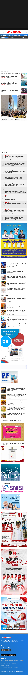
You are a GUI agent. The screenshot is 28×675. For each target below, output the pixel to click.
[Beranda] (1, 35)
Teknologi (14, 35)
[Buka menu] (26, 32)
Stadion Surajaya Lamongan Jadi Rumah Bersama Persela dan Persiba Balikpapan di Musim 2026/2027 (15, 164)
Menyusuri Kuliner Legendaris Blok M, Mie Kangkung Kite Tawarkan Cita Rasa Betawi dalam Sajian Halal (16, 396)
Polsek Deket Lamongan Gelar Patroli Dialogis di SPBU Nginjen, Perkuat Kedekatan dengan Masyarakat (14, 218)
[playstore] (12, 656)
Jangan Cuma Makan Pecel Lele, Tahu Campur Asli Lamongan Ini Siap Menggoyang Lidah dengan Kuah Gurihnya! (16, 415)
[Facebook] (2, 650)
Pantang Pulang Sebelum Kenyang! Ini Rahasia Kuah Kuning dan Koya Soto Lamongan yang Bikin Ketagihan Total (16, 408)
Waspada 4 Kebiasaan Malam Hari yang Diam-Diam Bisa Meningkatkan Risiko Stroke (16, 283)
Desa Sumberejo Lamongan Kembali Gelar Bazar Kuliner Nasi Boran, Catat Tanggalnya (16, 402)
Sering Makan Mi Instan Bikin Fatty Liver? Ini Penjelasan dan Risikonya (16, 305)
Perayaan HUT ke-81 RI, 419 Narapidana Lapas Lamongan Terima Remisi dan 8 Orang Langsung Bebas (14, 158)
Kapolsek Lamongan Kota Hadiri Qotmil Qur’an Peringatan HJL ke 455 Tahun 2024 (10, 90)
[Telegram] (10, 650)
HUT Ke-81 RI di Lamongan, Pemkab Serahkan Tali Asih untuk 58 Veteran (14, 178)
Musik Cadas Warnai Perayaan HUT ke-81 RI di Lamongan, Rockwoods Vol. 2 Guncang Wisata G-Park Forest (15, 205)
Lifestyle (20, 35)
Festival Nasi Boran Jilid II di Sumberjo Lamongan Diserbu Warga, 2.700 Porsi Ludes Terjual (16, 389)
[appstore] (4, 656)
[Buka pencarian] (1, 32)
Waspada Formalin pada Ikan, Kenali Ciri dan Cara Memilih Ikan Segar (16, 324)
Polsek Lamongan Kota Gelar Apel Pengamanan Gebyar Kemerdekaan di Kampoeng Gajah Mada (14, 184)
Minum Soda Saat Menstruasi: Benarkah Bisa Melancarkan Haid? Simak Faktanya (16, 277)
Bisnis (9, 35)
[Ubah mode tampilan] (3, 32)
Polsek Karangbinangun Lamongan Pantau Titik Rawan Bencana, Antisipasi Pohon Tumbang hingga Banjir (15, 212)
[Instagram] (6, 650)
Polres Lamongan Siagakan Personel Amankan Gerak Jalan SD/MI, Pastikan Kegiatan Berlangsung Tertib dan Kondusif (15, 191)
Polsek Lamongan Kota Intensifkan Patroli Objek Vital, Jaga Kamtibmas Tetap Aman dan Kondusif (15, 171)
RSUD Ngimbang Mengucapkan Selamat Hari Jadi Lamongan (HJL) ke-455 (10, 82)
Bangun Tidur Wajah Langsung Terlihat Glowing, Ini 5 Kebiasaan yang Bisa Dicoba (16, 289)
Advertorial (3, 77)
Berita (4, 35)
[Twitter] (4, 650)
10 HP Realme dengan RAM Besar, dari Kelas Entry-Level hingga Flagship (16, 270)
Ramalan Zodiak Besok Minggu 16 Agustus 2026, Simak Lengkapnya (17, 264)
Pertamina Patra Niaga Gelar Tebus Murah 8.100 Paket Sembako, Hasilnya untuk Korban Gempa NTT (15, 198)
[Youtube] (8, 650)
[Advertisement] (14, 14)
